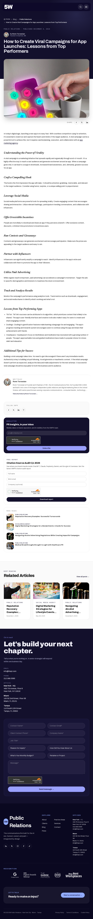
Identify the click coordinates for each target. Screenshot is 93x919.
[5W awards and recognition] (15, 875)
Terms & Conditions (72, 912)
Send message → (46, 789)
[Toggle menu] (86, 6)
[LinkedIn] (87, 122)
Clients (44, 823)
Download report (46, 499)
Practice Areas (59, 820)
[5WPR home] (8, 7)
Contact (57, 827)
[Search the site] (80, 6)
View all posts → (83, 576)
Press (44, 831)
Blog (15, 19)
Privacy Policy (59, 912)
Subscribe (46, 448)
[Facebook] (76, 122)
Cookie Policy (85, 912)
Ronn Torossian (18, 34)
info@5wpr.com (78, 829)
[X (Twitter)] (12, 846)
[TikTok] (29, 846)
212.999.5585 (77, 827)
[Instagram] (24, 410)
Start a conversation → (73, 895)
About (44, 820)
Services (57, 823)
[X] (82, 122)
